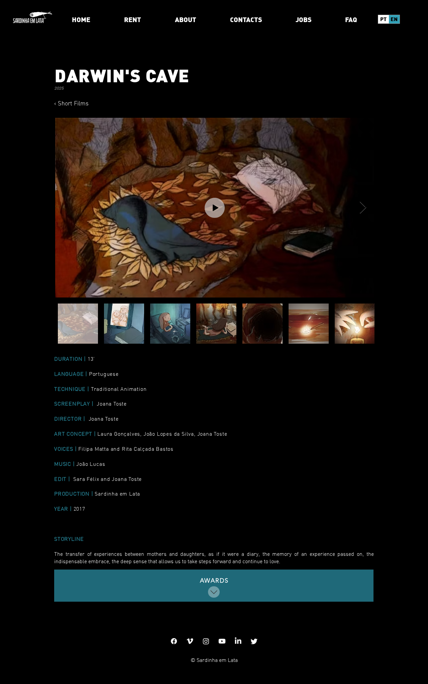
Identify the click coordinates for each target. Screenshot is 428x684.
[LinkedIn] (238, 641)
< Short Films (71, 103)
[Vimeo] (190, 641)
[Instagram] (206, 641)
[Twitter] (254, 641)
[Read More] (214, 592)
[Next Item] (363, 207)
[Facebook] (174, 641)
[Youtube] (222, 641)
